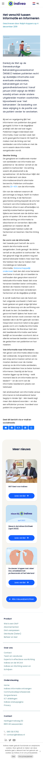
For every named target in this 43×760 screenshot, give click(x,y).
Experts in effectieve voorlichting (19, 659)
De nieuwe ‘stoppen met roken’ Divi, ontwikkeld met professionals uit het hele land (21, 570)
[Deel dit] (12, 428)
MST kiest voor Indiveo (17, 486)
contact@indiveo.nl (16, 734)
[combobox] (36, 3)
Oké (13, 756)
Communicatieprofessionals (17, 692)
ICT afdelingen (10, 698)
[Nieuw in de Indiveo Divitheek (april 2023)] (21, 514)
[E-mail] (6, 428)
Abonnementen (11, 627)
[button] (3, 3)
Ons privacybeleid (25, 756)
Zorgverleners (10, 695)
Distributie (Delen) (12, 633)
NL (38, 3)
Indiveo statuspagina (13, 702)
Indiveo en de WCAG (13, 662)
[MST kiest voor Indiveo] (21, 471)
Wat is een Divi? (11, 623)
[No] (40, 751)
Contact (8, 652)
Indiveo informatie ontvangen (18, 688)
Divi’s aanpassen (11, 630)
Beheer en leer (11, 637)
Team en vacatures (13, 656)
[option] (36, 3)
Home (6, 685)
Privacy (7, 705)
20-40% (13, 186)
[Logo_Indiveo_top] (17, 4)
